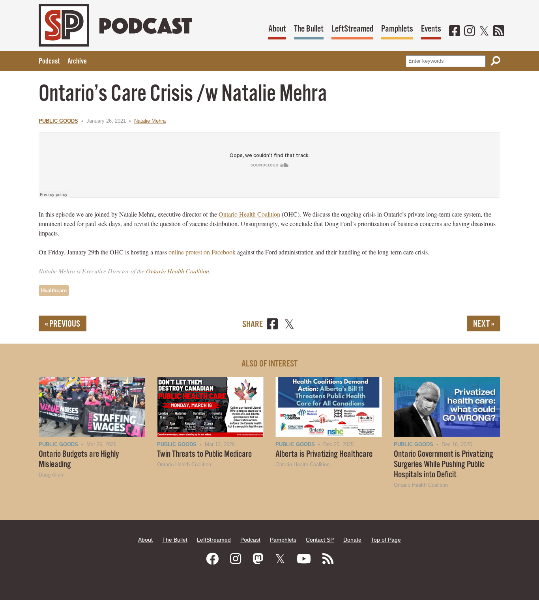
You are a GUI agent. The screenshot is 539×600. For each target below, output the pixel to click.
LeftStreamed (352, 29)
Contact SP (320, 539)
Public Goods (58, 121)
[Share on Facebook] (272, 325)
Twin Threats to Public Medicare (204, 454)
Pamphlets (397, 29)
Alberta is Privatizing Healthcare (323, 454)
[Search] (495, 61)
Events (431, 29)
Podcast (49, 61)
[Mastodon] (258, 559)
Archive (77, 61)
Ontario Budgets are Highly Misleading (79, 459)
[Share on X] (289, 325)
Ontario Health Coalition (249, 214)
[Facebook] (454, 31)
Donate (352, 539)
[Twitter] (484, 31)
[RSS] (498, 31)
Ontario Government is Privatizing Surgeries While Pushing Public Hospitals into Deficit (443, 464)
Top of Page (386, 539)
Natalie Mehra (150, 121)
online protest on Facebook (202, 252)
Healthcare (54, 290)
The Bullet (309, 29)
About (277, 29)
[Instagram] (469, 31)
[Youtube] (304, 559)
